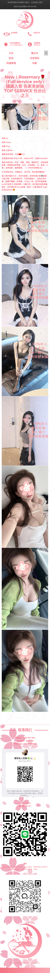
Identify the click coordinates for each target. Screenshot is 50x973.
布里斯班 (34, 58)
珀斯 (34, 63)
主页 (11, 53)
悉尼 (11, 58)
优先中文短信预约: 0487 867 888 (25, 6)
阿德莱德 (11, 63)
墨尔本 (34, 53)
